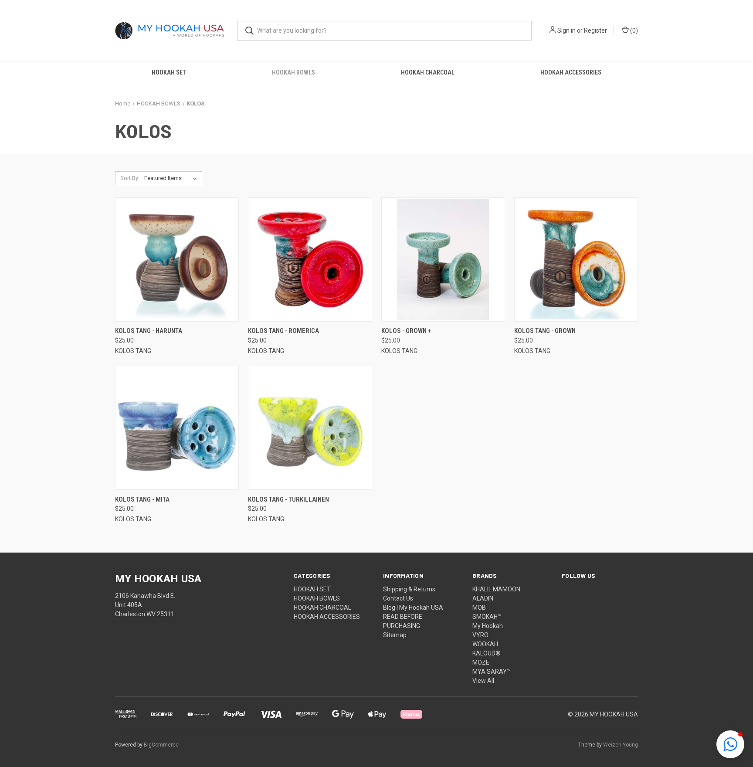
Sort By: (129, 178)
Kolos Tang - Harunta (148, 331)
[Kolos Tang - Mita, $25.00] (177, 427)
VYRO (480, 634)
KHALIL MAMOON (496, 589)
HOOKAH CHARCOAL (428, 72)
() (633, 30)
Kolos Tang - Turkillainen (288, 499)
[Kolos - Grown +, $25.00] (443, 259)
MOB (479, 607)
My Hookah (487, 625)
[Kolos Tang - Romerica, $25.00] (310, 259)
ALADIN (482, 598)
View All (483, 680)
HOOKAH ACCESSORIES (570, 72)
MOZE (480, 662)
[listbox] (172, 178)
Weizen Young (620, 745)
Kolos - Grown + (406, 331)
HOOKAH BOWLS (293, 72)
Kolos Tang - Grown (545, 331)
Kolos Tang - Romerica (283, 331)
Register (595, 30)
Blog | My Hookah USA (413, 607)
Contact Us (398, 598)
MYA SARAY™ (491, 671)
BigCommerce (161, 745)
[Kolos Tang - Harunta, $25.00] (177, 259)
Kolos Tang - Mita (142, 499)
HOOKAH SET (169, 72)
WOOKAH (485, 644)
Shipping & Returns (409, 589)
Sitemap (395, 634)
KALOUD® (486, 653)
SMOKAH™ (487, 616)
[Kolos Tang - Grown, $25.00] (576, 259)
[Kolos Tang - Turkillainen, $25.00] (310, 427)
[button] (730, 744)
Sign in (566, 30)
